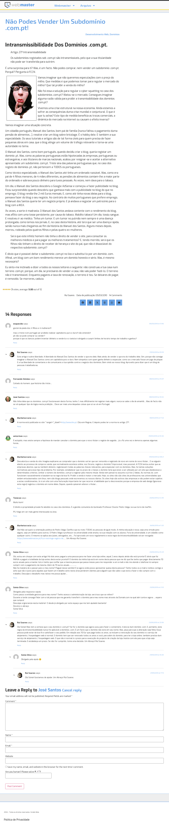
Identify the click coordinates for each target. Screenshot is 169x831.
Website (9, 756)
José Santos (49, 690)
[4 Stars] (8, 289)
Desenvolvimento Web (97, 34)
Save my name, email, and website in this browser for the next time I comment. (45, 767)
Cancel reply (72, 690)
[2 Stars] (5, 289)
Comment (10, 701)
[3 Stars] (6, 289)
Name (9, 735)
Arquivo (85, 5)
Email (8, 746)
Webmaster (62, 5)
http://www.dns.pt (69, 422)
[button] (83, 303)
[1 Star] (3, 289)
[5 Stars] (10, 289)
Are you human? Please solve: (20, 771)
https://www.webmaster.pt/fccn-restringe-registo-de (40, 538)
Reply (15, 343)
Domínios (114, 34)
